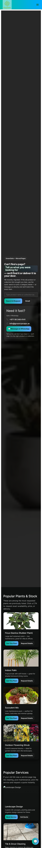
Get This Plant (11, 643)
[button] (37, 4)
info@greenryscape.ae (20, 323)
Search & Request (13, 301)
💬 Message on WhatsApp (18, 329)
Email (27, 301)
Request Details (27, 643)
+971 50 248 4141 (18, 319)
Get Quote (24, 817)
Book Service (11, 817)
